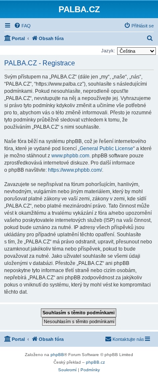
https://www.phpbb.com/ (75, 170)
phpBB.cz (95, 362)
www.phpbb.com (70, 156)
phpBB (57, 354)
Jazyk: (108, 50)
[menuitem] (22, 26)
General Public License (106, 148)
